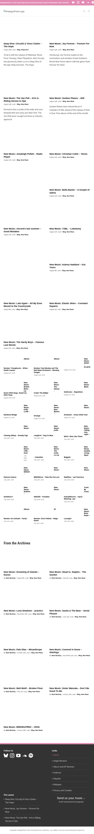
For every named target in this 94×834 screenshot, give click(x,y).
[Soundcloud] (24, 755)
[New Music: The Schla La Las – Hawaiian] (42, 450)
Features (57, 772)
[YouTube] (18, 755)
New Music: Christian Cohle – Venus (68, 154)
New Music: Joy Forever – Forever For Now (22, 810)
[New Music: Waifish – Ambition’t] (12, 490)
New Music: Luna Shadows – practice (23, 610)
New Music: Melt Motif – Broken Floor (23, 688)
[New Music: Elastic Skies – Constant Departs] (70, 289)
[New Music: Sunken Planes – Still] (70, 84)
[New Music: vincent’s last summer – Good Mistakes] (24, 214)
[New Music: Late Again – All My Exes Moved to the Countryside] (24, 289)
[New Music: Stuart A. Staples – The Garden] (70, 558)
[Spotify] (31, 755)
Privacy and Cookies (62, 790)
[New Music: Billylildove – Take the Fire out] (42, 471)
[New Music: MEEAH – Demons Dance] (12, 471)
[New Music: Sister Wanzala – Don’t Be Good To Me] (70, 674)
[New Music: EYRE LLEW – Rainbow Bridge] (12, 408)
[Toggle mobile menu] (89, 11)
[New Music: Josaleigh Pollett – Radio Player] (24, 140)
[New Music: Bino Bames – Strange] (42, 408)
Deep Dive (25, 50)
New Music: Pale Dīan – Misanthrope (23, 649)
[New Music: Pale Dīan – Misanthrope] (24, 635)
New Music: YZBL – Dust (26, 450)
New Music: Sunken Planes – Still (66, 98)
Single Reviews (60, 761)
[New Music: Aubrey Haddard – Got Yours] (70, 250)
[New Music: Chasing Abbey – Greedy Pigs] (12, 429)
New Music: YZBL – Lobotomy (65, 228)
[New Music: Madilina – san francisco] (73, 471)
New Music (70, 50)
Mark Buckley (11, 578)
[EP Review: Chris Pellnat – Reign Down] (42, 512)
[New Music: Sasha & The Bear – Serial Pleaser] (70, 597)
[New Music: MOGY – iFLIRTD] (73, 362)
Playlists (57, 779)
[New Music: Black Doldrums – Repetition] (73, 385)
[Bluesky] (6, 755)
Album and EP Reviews (63, 767)
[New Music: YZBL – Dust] (12, 450)
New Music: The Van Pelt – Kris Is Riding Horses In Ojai (23, 819)
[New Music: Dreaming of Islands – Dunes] (24, 558)
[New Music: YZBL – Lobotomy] (70, 214)
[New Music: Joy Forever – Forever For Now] (70, 29)
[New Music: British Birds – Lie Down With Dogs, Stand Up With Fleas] (12, 385)
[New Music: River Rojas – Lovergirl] (73, 512)
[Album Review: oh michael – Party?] (12, 512)
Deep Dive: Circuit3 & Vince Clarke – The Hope (21, 801)
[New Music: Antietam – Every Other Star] (73, 408)
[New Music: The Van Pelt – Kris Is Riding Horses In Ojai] (24, 84)
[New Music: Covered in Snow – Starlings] (70, 635)
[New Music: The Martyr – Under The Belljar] (42, 385)
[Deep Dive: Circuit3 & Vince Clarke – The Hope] (24, 29)
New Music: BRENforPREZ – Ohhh (22, 727)
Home (56, 755)
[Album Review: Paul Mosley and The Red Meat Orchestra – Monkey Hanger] (42, 362)
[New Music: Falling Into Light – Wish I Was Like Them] (73, 429)
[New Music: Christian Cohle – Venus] (70, 140)
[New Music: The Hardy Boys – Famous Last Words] (24, 328)
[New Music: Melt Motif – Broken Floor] (24, 674)
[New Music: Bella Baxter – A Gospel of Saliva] (70, 176)
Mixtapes (57, 784)
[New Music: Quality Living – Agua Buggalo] (73, 450)
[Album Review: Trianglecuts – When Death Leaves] (12, 362)
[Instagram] (12, 755)
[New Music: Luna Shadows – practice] (24, 597)
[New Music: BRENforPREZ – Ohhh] (24, 713)
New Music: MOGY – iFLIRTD (87, 363)
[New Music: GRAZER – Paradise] (42, 490)
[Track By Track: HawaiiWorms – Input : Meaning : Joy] (73, 490)
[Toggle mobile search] (84, 11)
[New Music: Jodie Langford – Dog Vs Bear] (42, 429)
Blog (18, 50)
